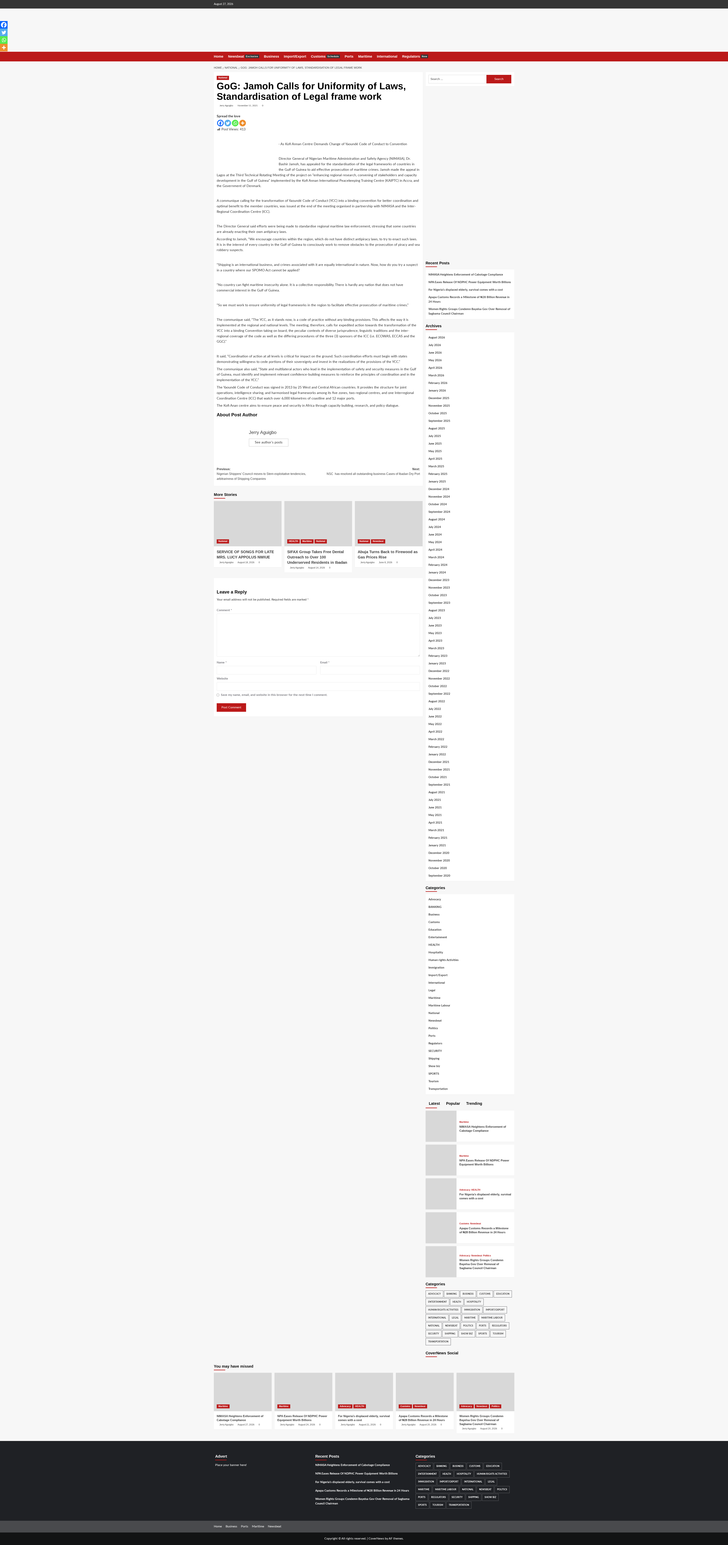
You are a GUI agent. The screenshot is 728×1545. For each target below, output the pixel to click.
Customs (325, 56)
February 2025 (437, 474)
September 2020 (439, 875)
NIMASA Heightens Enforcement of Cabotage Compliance (465, 274)
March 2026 (436, 375)
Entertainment (437, 937)
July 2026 (434, 345)
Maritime (365, 56)
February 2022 (437, 746)
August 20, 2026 (428, 1424)
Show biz (434, 1066)
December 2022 (438, 671)
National (222, 77)
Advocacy (434, 899)
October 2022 (437, 686)
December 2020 (438, 853)
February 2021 (437, 837)
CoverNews (376, 1538)
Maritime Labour (439, 1005)
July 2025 (434, 436)
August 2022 (436, 701)
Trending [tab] (473, 1103)
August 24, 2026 (306, 1424)
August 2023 (436, 610)
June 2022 (435, 716)
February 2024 (437, 565)
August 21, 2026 (367, 1424)
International (387, 56)
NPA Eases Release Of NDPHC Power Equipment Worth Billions (469, 282)
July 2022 (434, 709)
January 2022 (437, 754)
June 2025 (435, 443)
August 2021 (436, 792)
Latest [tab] (434, 1103)
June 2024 (435, 534)
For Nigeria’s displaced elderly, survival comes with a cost (465, 289)
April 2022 (435, 731)
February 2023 (437, 656)
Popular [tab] (452, 1103)
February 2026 (437, 383)
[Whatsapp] (235, 123)
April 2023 (435, 640)
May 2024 (435, 542)
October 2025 (437, 413)
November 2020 (439, 860)
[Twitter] (227, 123)
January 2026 (437, 390)
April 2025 (435, 458)
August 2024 (436, 519)
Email (324, 662)
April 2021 (435, 822)
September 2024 (439, 512)
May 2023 (435, 633)
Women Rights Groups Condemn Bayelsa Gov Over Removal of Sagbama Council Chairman (469, 311)
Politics (433, 1028)
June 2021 (435, 807)
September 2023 (439, 602)
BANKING (435, 907)
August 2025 (436, 428)
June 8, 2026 (385, 562)
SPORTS (433, 1073)
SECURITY (435, 1051)
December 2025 (438, 398)
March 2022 (436, 739)
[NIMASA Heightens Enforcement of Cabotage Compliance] (440, 1124)
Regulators (414, 56)
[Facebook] (220, 123)
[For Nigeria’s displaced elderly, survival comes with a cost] (440, 1192)
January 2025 (437, 481)
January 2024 (437, 572)
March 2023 (436, 648)
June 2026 (435, 352)
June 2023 (435, 625)
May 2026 (435, 360)
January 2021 (437, 845)
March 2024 (436, 557)
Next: (373, 471)
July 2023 (434, 618)
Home (218, 56)
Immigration (436, 967)
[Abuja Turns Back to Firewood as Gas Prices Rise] (389, 523)
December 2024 (438, 489)
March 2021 (436, 830)
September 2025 (439, 421)
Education (434, 929)
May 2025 (435, 451)
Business (271, 56)
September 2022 (439, 693)
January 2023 (437, 663)
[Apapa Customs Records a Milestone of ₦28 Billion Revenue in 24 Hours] (440, 1226)
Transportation (438, 1089)
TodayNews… (36, 23)
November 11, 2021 (248, 105)
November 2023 (439, 587)
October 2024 (437, 504)
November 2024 (439, 496)
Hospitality (435, 952)
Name (222, 662)
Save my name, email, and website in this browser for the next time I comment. (274, 694)
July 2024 (434, 527)
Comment (224, 610)
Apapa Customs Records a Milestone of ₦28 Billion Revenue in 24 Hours (468, 299)
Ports (349, 56)
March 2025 (436, 466)
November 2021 (439, 769)
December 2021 (438, 762)
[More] (242, 123)
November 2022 (439, 678)
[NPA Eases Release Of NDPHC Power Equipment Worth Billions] (440, 1158)
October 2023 (437, 595)
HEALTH (293, 541)
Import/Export (295, 56)
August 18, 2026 (246, 562)
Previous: (261, 473)
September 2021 (439, 784)
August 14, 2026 (316, 567)
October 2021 (437, 777)
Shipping (433, 1058)
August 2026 (436, 337)
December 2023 (438, 580)
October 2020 (437, 868)
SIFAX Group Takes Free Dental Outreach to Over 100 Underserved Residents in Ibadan (317, 557)
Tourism (433, 1081)
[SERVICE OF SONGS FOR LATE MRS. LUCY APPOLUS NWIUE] (248, 523)
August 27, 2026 (246, 1424)
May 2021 (435, 815)
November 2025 (439, 405)
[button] (512, 56)
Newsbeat (243, 56)
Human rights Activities (443, 960)
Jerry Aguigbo (226, 105)
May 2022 (435, 724)
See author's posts (268, 442)
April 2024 (435, 549)
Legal (431, 990)
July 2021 (434, 800)
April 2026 (435, 367)
